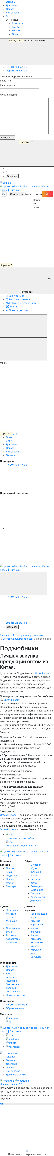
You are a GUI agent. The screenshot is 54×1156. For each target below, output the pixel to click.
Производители (18, 310)
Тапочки (35, 893)
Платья (10, 868)
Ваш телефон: (8, 85)
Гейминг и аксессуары (22, 302)
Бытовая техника (19, 299)
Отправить (7, 137)
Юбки (9, 871)
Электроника (16, 295)
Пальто (10, 879)
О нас (15, 34)
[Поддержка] (23, 583)
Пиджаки (11, 875)
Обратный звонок (16, 70)
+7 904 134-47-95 (27, 40)
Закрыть (12, 176)
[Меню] (23, 326)
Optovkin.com (43, 673)
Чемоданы (12, 910)
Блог (9, 16)
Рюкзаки (11, 935)
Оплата (10, 8)
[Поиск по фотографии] (34, 194)
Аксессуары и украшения (28, 635)
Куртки (10, 882)
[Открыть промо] (5, 182)
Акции (16, 26)
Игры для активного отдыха (36, 942)
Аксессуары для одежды (18, 638)
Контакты (17, 30)
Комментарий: (8, 94)
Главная (4, 635)
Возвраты (17, 23)
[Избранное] (22, 229)
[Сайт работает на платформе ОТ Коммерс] (9, 1052)
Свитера (11, 886)
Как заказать (13, 12)
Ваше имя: (6, 80)
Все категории (36, 285)
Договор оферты (16, 1074)
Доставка (11, 5)
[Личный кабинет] (22, 207)
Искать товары (9, 1084)
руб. (27, 142)
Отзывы (10, 1)
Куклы (34, 935)
